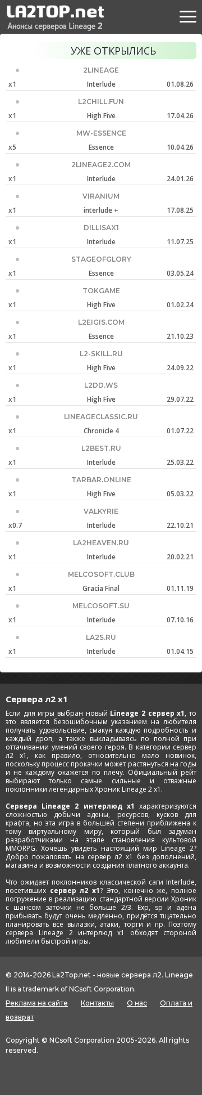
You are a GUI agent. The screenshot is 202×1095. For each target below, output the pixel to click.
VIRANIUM (101, 196)
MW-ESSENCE (101, 133)
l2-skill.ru (101, 353)
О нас (137, 1003)
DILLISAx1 (101, 227)
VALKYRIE (101, 511)
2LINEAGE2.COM (101, 164)
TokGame (101, 290)
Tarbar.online (101, 479)
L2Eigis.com (101, 322)
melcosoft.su (101, 606)
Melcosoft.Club (101, 574)
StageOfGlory (101, 259)
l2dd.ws (101, 385)
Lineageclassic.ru (101, 416)
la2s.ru (101, 637)
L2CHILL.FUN (101, 101)
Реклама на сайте (37, 1003)
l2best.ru (101, 448)
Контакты (97, 1003)
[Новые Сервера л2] (54, 18)
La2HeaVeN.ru (101, 542)
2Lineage (101, 70)
